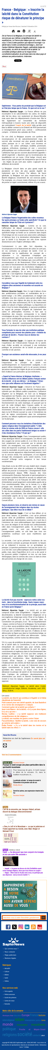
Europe (26, 1015)
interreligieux (8, 1020)
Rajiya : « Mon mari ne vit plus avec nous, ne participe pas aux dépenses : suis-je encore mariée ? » (23, 874)
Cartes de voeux (9, 1001)
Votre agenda (8, 991)
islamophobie (30, 1020)
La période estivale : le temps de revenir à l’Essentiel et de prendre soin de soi (27, 781)
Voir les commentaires (11, 755)
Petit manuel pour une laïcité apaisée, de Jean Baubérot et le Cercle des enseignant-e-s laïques (24, 703)
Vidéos (6, 981)
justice (38, 1020)
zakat (43, 1035)
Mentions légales (10, 958)
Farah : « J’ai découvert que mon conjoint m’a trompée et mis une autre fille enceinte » (23, 853)
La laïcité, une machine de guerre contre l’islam (20, 718)
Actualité (7, 968)
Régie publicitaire (10, 955)
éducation (17, 1015)
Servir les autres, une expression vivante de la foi (28, 792)
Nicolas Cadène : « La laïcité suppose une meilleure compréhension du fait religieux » (24, 715)
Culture (6, 971)
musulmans (38, 1024)
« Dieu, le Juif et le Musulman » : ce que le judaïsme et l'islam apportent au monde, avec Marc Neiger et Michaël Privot (24, 828)
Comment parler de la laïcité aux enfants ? (18, 707)
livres (43, 1020)
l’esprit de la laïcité (23, 125)
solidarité (37, 1035)
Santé (6, 978)
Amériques (6, 1015)
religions (10, 1034)
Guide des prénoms (10, 997)
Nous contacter (9, 952)
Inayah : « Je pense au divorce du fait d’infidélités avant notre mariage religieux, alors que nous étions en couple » (22, 869)
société (24, 1034)
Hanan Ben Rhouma (14, 26)
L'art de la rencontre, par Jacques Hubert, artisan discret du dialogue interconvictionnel (21, 810)
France (34, 1015)
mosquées (22, 1024)
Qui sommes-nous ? (11, 949)
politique (9, 1029)
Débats (6, 975)
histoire (42, 1015)
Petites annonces (9, 994)
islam (19, 1019)
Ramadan (7, 1004)
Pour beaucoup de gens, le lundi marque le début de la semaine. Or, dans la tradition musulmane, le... (29, 772)
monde (8, 1024)
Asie (11, 1015)
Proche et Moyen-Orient (32, 1029)
